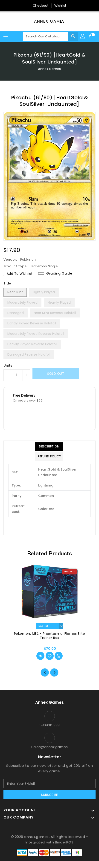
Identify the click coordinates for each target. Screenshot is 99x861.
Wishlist (60, 5)
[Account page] (82, 36)
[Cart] (92, 36)
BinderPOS (64, 842)
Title (7, 283)
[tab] (49, 446)
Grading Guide (59, 273)
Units (7, 365)
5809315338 (49, 725)
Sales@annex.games (49, 746)
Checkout (41, 5)
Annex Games (49, 21)
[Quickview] (40, 656)
